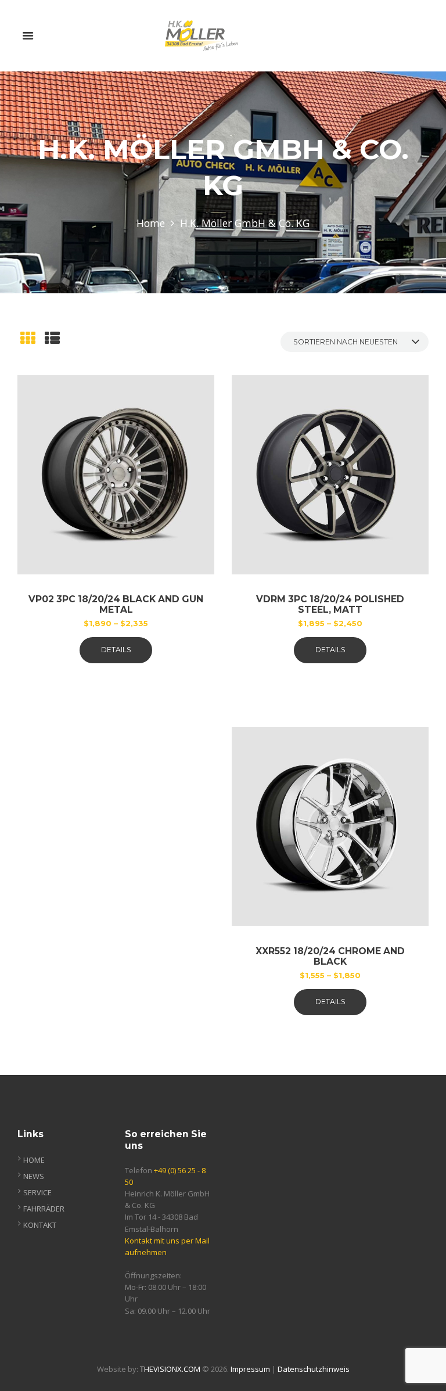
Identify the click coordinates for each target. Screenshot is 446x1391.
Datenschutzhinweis (314, 1369)
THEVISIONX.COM (170, 1369)
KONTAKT (39, 1225)
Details (116, 649)
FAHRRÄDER (43, 1208)
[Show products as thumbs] (27, 338)
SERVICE (37, 1192)
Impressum (250, 1369)
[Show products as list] (52, 338)
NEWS (33, 1176)
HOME (34, 1160)
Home (150, 223)
